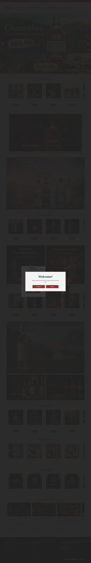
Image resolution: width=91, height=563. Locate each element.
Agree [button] (52, 286)
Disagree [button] (38, 286)
